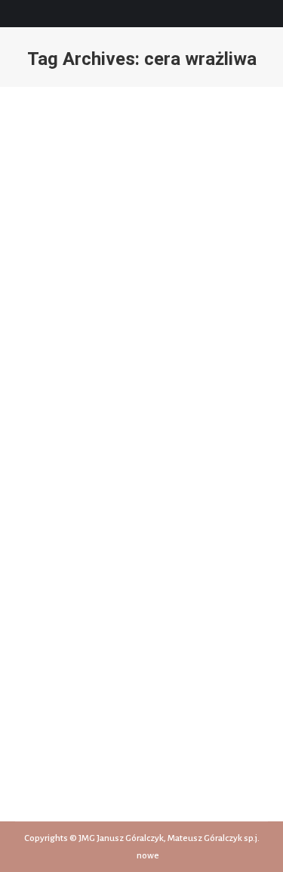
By (128, 574)
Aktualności (57, 574)
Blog (93, 574)
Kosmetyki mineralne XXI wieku (128, 546)
